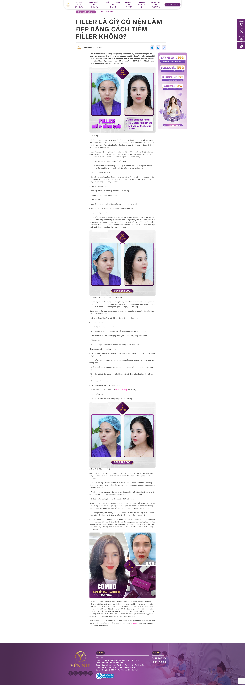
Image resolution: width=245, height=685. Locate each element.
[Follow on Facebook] (70, 673)
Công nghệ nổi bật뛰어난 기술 (94, 5)
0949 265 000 (159, 658)
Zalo (241, 29)
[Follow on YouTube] (90, 673)
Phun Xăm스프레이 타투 (141, 5)
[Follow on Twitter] (85, 673)
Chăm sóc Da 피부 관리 (129, 5)
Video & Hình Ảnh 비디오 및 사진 (155, 5)
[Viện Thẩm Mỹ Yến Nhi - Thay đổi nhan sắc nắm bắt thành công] (69, 5)
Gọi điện (241, 21)
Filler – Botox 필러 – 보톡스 (79, 5)
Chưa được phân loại (85, 12)
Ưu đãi (241, 43)
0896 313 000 (159, 662)
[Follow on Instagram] (75, 673)
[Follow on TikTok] (80, 673)
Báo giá (241, 36)
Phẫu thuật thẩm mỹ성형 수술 (113, 5)
